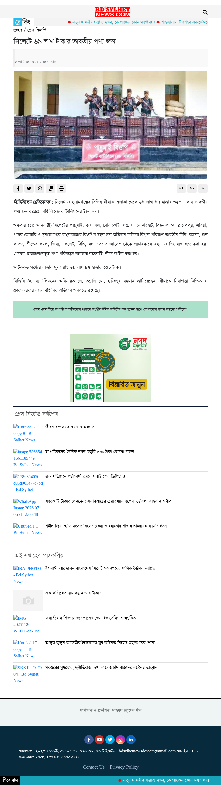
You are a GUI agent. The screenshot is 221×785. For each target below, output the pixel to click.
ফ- (192, 188)
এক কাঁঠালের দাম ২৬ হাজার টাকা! (73, 593)
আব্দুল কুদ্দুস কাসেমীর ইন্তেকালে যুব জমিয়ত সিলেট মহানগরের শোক (100, 643)
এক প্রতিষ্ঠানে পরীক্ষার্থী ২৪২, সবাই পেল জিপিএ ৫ (85, 476)
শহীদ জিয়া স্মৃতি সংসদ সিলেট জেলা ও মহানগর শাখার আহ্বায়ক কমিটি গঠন (106, 526)
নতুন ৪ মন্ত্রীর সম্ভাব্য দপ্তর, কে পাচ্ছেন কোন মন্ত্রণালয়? (102, 22)
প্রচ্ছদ (17, 30)
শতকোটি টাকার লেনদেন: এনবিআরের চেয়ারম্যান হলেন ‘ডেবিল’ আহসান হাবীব (108, 501)
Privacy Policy (124, 767)
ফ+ (181, 188)
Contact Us (94, 767)
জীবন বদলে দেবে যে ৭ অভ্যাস (69, 427)
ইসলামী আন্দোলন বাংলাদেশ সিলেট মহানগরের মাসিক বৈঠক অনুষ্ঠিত (100, 568)
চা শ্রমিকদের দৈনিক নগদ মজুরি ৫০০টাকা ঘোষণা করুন (89, 452)
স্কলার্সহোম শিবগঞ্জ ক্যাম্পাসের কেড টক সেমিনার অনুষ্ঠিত (90, 618)
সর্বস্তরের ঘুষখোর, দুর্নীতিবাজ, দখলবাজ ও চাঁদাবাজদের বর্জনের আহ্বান (101, 668)
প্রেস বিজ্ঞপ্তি (36, 30)
